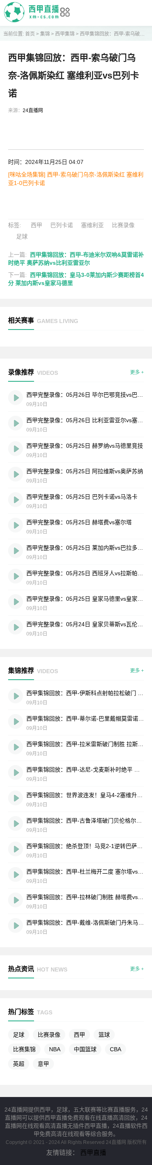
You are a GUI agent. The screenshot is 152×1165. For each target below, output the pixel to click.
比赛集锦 (24, 1049)
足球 (22, 236)
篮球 (104, 1034)
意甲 (43, 1064)
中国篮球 (85, 1049)
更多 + (137, 372)
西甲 (36, 225)
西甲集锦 (65, 34)
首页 (30, 34)
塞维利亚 (92, 225)
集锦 (45, 34)
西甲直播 (93, 1152)
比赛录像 (123, 225)
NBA (54, 1049)
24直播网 (33, 110)
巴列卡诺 (61, 225)
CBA (115, 1049)
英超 (18, 1064)
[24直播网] (31, 20)
